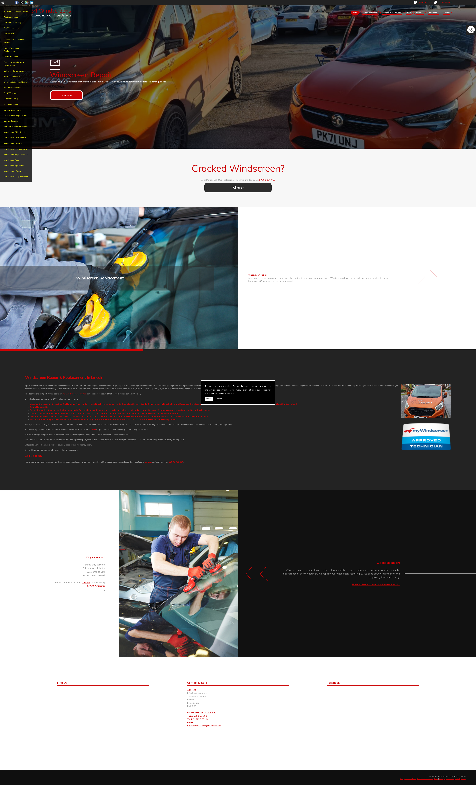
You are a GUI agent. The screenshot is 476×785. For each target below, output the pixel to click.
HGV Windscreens (12, 76)
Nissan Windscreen (12, 87)
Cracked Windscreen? (238, 168)
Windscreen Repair (370, 12)
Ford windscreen (11, 56)
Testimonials (433, 12)
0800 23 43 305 (207, 712)
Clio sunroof (9, 33)
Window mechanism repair (15, 126)
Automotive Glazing (12, 22)
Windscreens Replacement (16, 176)
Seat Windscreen (11, 93)
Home (355, 12)
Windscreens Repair (13, 171)
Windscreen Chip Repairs (15, 137)
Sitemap (463, 779)
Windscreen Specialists (14, 165)
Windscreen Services (13, 160)
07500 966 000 (425, 2)
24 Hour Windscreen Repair (16, 11)
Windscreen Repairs (13, 143)
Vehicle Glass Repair (13, 110)
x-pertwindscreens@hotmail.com (204, 725)
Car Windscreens (11, 28)
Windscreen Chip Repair (14, 132)
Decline (219, 399)
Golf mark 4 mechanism (14, 71)
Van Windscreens (11, 104)
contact (148, 462)
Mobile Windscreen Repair (15, 82)
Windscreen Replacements (16, 154)
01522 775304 (445, 2)
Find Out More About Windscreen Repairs (376, 584)
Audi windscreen (11, 17)
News (409, 12)
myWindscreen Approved (74, 393)
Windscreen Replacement (15, 149)
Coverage (419, 12)
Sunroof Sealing (11, 98)
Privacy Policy (241, 390)
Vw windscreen (11, 121)
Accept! (209, 399)
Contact (446, 12)
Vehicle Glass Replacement (16, 115)
